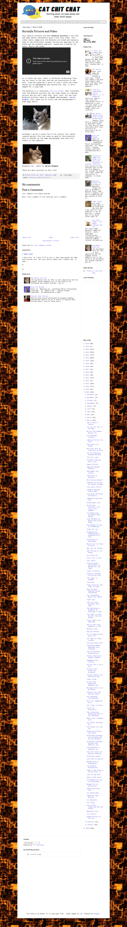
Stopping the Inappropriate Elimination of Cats (93, 534)
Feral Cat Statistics (92, 708)
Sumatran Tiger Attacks (93, 796)
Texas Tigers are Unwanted (94, 621)
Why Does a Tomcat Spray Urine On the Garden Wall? (97, 116)
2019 (88, 363)
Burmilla (32, 177)
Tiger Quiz (91, 599)
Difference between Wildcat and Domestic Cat (94, 743)
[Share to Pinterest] (71, 175)
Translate (40, 845)
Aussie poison (94, 22)
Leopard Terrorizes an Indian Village (95, 483)
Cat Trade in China (94, 705)
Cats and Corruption (95, 759)
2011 (88, 386)
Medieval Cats (92, 811)
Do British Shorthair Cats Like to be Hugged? (93, 508)
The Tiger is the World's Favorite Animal (94, 616)
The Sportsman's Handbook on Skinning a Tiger (94, 610)
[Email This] (64, 175)
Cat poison (96, 69)
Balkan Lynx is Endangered (93, 762)
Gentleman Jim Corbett (92, 472)
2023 (88, 352)
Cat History (91, 814)
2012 (88, 383)
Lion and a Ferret (94, 487)
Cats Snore (91, 561)
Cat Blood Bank (93, 793)
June (89, 412)
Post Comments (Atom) (43, 245)
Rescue (41, 22)
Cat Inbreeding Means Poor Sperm (94, 596)
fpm (81, 914)
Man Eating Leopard (94, 480)
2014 (88, 378)
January (90, 825)
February (91, 822)
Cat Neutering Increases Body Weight (93, 514)
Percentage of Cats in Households (94, 525)
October (90, 400)
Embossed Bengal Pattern (93, 468)
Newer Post (27, 237)
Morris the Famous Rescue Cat (94, 432)
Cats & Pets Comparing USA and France (95, 807)
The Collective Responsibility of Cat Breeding (95, 714)
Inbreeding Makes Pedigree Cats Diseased (94, 647)
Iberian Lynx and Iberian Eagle (94, 693)
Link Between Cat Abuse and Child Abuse (94, 520)
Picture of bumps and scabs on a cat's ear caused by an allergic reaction (94, 160)
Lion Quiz (91, 582)
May (89, 415)
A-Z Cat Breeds (26, 22)
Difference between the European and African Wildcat (94, 737)
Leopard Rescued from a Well (93, 490)
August (90, 406)
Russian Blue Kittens (39, 296)
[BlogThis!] (66, 175)
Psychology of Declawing (92, 540)
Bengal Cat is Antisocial (92, 785)
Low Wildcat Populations (92, 766)
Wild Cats (69, 22)
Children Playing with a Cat (94, 460)
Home (51, 237)
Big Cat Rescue (93, 631)
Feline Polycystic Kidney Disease (94, 656)
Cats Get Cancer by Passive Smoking (94, 752)
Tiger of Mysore (93, 571)
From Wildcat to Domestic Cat (93, 748)
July (89, 409)
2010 (88, 389)
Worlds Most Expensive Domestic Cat (92, 683)
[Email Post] (61, 175)
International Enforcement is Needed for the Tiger (93, 566)
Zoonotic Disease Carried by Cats (94, 574)
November (91, 397)
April (89, 417)
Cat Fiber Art (92, 555)
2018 (88, 366)
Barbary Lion (92, 629)
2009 (88, 392)
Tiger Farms (97, 201)
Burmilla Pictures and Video (94, 732)
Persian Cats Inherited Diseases (92, 670)
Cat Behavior (77, 22)
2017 (88, 369)
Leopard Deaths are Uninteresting (94, 675)
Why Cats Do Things (94, 548)
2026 (88, 343)
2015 (88, 375)
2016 (88, 372)
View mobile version (51, 241)
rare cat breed (56, 91)
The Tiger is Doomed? (92, 579)
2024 (88, 349)
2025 (88, 346)
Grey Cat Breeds (37, 287)
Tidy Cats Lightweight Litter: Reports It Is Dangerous (98, 93)
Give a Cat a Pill (94, 558)
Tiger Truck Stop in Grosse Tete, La (95, 771)
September (91, 403)
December (91, 394)
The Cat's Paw (92, 457)
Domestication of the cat (94, 817)
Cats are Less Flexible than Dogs (93, 604)
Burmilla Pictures (43, 177)
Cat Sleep (91, 803)
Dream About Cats (94, 503)
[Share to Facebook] (69, 175)
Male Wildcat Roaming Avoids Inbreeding (93, 591)
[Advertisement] (93, 310)
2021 (88, 358)
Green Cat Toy (92, 529)
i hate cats (27, 254)
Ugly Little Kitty (94, 777)
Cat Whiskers (92, 800)
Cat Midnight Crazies (92, 436)
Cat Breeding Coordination (92, 697)
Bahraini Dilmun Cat (96, 182)
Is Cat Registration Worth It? (95, 635)
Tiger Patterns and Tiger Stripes (94, 586)
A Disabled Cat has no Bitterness (94, 780)
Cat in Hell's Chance (92, 423)
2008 (88, 828)
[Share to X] (68, 175)
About (47, 22)
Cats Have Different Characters (95, 495)
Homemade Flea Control (92, 661)
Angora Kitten (92, 464)
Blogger (97, 914)
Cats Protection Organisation (93, 652)
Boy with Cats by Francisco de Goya (95, 449)
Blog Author (54, 22)
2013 (88, 381)
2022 (88, 355)
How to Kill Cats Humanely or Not (94, 625)
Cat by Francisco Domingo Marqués (94, 454)
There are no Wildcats (92, 476)
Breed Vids (85, 22)
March (89, 420)
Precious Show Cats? (95, 643)
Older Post (74, 237)
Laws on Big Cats (94, 774)
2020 (88, 361)
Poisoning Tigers (94, 756)
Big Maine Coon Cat (39, 278)
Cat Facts (34, 22)
